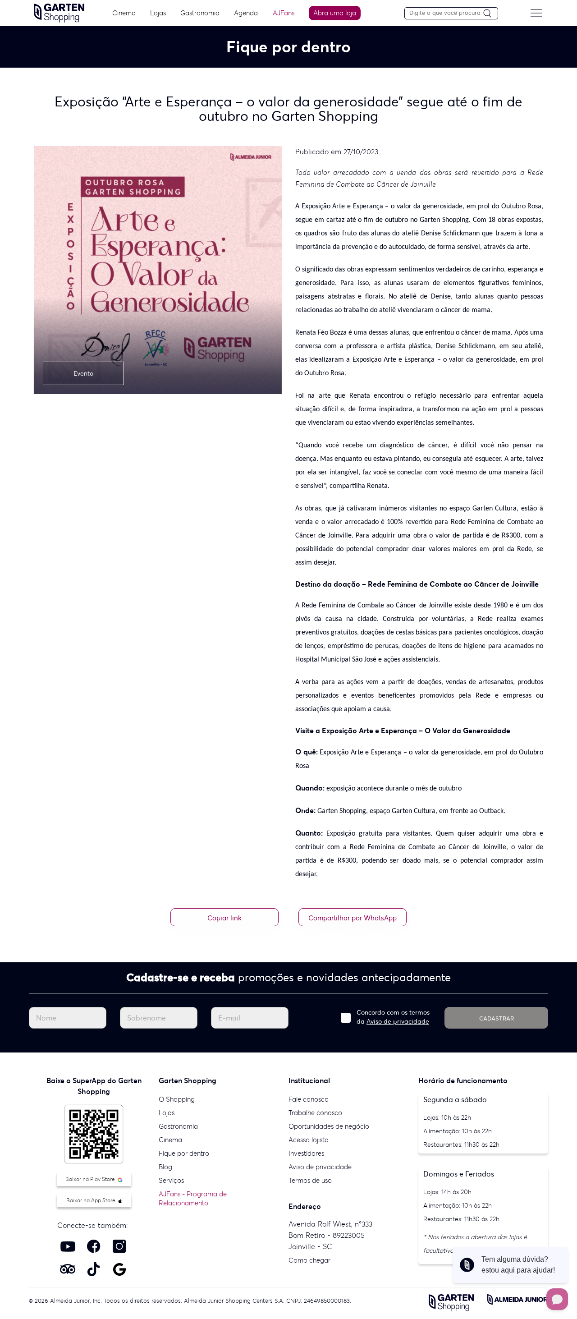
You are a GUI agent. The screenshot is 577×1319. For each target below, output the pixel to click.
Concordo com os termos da (393, 1016)
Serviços (171, 1180)
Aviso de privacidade (397, 1021)
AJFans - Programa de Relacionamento (193, 1198)
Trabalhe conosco (315, 1112)
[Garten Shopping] (59, 12)
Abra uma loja (334, 13)
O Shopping (177, 1099)
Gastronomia (200, 13)
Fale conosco (308, 1099)
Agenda (246, 13)
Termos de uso (310, 1180)
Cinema (124, 13)
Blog (165, 1167)
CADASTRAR (496, 1018)
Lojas (158, 13)
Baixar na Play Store (90, 1179)
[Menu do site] (536, 13)
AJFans (283, 13)
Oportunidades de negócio (328, 1126)
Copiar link (224, 918)
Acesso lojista (308, 1139)
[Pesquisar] (490, 13)
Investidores (306, 1153)
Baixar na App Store (91, 1200)
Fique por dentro (184, 1153)
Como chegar (309, 1260)
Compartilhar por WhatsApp (352, 918)
